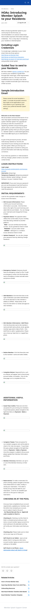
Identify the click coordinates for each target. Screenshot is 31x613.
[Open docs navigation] (28, 2)
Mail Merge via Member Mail (10, 55)
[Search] (25, 2)
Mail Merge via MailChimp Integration (12, 57)
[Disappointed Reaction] (3, 570)
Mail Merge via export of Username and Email (15, 59)
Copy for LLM (22, 22)
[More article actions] (28, 22)
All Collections (4, 9)
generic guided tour (18, 71)
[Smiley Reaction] (11, 570)
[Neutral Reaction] (7, 570)
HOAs (12, 9)
